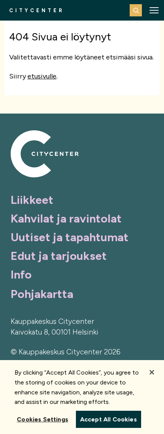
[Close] (151, 372)
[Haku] (135, 10)
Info (21, 274)
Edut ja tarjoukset (59, 256)
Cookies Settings (42, 419)
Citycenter (36, 10)
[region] (82, 397)
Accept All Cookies (108, 419)
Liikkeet (32, 200)
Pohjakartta (42, 294)
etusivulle (41, 76)
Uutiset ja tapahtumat (70, 237)
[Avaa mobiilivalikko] (154, 10)
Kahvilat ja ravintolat (66, 218)
